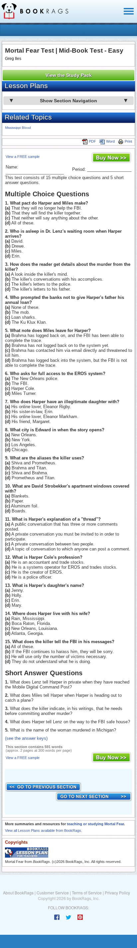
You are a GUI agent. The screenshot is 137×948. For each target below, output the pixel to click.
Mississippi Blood (18, 127)
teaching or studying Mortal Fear (95, 824)
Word (110, 141)
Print (128, 141)
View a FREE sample (23, 157)
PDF (92, 141)
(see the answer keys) (26, 738)
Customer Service (53, 892)
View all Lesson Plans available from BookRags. (43, 830)
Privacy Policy (117, 892)
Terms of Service (87, 892)
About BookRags (18, 892)
